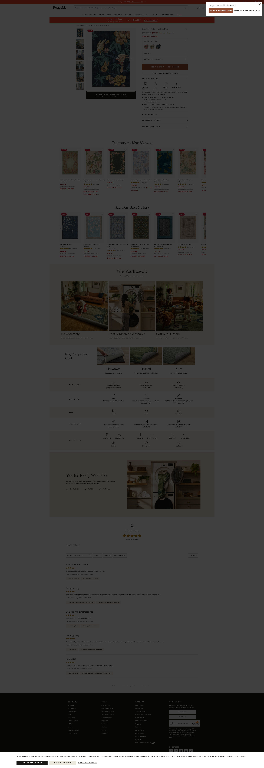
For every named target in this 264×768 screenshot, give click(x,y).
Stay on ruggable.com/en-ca (247, 10)
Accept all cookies (32, 763)
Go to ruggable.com (220, 11)
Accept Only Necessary (87, 762)
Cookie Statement (239, 756)
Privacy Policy (225, 756)
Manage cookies (63, 763)
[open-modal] (260, 4)
